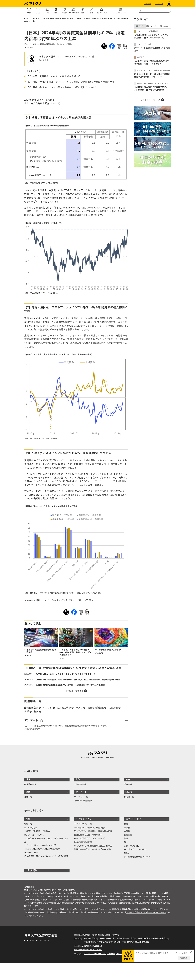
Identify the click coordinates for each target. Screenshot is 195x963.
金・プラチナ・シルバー (135, 849)
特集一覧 (28, 824)
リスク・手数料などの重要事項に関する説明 (146, 912)
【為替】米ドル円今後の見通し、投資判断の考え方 (46, 840)
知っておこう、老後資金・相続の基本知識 (93, 831)
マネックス (33, 71)
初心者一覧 (129, 797)
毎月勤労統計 (64, 707)
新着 (28, 779)
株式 (126, 824)
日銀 (26, 711)
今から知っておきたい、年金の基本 (90, 827)
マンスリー (166, 26)
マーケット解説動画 (83, 800)
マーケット (81, 792)
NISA (126, 853)
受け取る (184, 958)
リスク (79, 707)
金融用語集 (31, 870)
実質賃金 (113, 707)
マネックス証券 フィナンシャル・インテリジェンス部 (66, 56)
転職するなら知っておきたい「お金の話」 (93, 849)
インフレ (47, 707)
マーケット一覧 (81, 797)
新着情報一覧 (30, 784)
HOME (27, 18)
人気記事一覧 (80, 784)
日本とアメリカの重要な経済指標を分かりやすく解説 (52, 18)
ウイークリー (153, 26)
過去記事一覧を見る (74, 691)
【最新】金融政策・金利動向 (37, 831)
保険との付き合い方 (83, 842)
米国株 (127, 827)
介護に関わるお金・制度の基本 (88, 834)
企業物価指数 (31, 707)
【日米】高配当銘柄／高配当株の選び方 (42, 849)
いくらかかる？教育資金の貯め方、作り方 (93, 845)
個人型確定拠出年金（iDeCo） (138, 856)
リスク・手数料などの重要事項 (88, 945)
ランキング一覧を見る (150, 99)
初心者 (128, 792)
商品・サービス (133, 819)
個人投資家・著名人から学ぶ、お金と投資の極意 (46, 856)
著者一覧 (128, 784)
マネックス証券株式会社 (95, 953)
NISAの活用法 (30, 827)
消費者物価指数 (96, 707)
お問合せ (120, 953)
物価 (36, 711)
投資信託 (128, 834)
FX (125, 842)
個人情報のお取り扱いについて (88, 949)
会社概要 (111, 953)
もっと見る (44, 60)
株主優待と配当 (31, 852)
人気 (78, 779)
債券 (126, 838)
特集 (28, 819)
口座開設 (147, 3)
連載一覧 (28, 797)
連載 (28, 792)
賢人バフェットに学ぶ (34, 834)
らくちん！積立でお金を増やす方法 (40, 845)
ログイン (159, 3)
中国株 (127, 831)
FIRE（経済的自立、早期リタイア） (90, 838)
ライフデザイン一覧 (83, 824)
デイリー (141, 26)
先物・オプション (132, 845)
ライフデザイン (84, 819)
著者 (127, 779)
